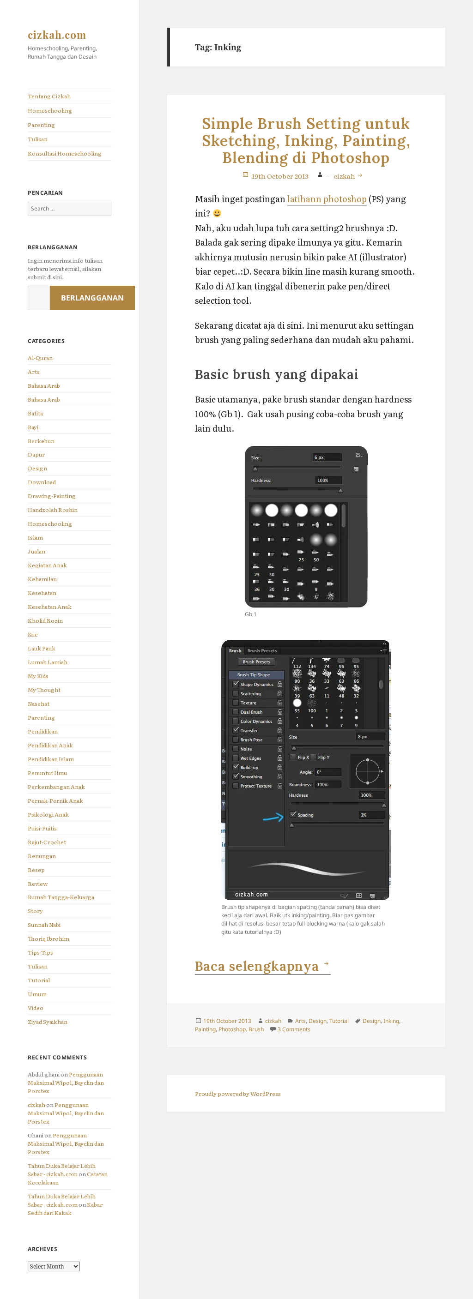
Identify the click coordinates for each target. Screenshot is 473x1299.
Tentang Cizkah (49, 96)
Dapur (36, 454)
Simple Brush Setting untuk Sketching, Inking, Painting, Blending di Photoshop (306, 140)
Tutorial (39, 980)
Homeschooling (50, 110)
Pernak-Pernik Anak (55, 800)
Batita (35, 413)
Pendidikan (43, 731)
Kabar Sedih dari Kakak (65, 1208)
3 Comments (294, 1029)
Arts (34, 371)
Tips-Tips (40, 952)
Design (37, 468)
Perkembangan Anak (56, 786)
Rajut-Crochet (47, 842)
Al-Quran (40, 358)
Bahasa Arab (44, 385)
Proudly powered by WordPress (238, 1093)
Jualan (36, 551)
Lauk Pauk (41, 648)
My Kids (38, 676)
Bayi (33, 427)
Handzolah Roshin (53, 509)
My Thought (44, 690)
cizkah (36, 1105)
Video (35, 1008)
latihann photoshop (327, 198)
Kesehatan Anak (50, 606)
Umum (37, 994)
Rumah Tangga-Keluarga (61, 897)
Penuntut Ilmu (47, 773)
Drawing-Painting (52, 496)
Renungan (42, 856)
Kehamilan (42, 579)
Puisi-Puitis (42, 828)
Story (35, 911)
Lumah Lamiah (47, 662)
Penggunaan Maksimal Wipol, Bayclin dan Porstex (66, 1082)
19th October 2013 (280, 175)
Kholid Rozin (45, 620)
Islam (35, 537)
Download (42, 482)
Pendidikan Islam (51, 759)
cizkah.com (57, 35)
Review (38, 883)
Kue (33, 634)
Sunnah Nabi (44, 924)
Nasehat (38, 703)
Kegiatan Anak (47, 565)
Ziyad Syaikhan (47, 1021)
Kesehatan (42, 593)
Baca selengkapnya (263, 966)
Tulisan (38, 139)
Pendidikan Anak (50, 745)
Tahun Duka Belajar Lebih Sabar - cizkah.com (62, 1169)
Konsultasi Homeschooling (65, 153)
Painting (205, 1029)
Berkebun (41, 441)
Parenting (41, 124)
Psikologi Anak (48, 814)
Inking (391, 1021)
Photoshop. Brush (241, 1029)
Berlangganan (92, 298)
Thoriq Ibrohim (48, 938)
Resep (36, 870)
